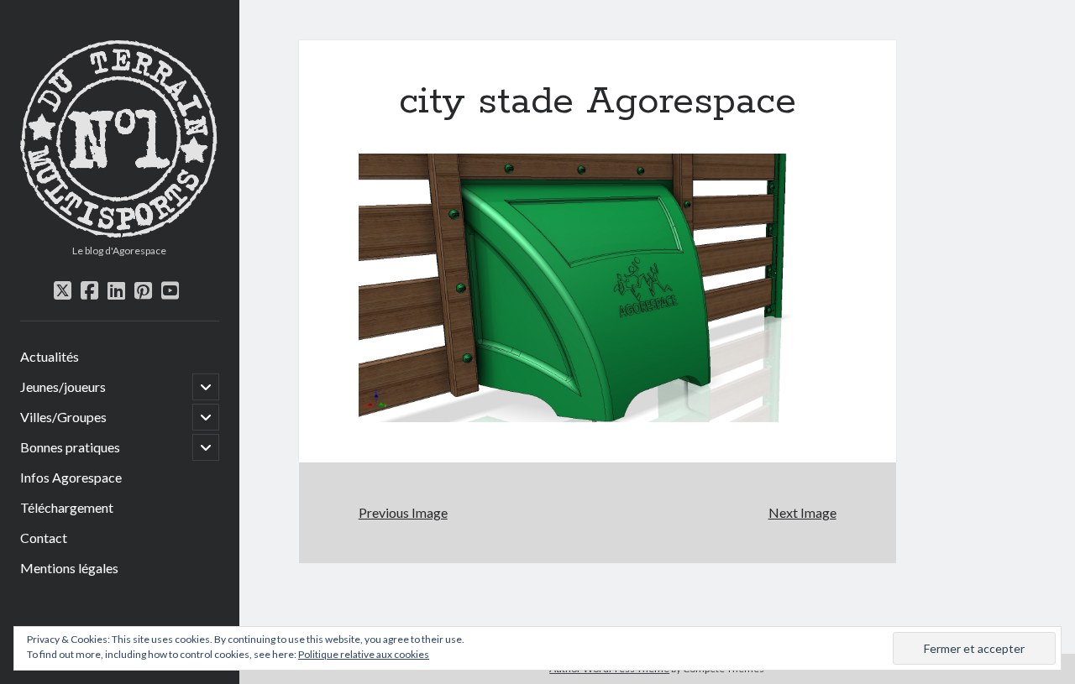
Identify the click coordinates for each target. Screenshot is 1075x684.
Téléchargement (66, 507)
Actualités (49, 356)
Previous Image (403, 512)
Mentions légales (69, 568)
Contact (43, 538)
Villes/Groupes (63, 417)
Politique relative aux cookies (363, 654)
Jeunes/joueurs (63, 386)
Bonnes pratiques (70, 447)
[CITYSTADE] (119, 231)
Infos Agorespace (71, 477)
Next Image (802, 512)
